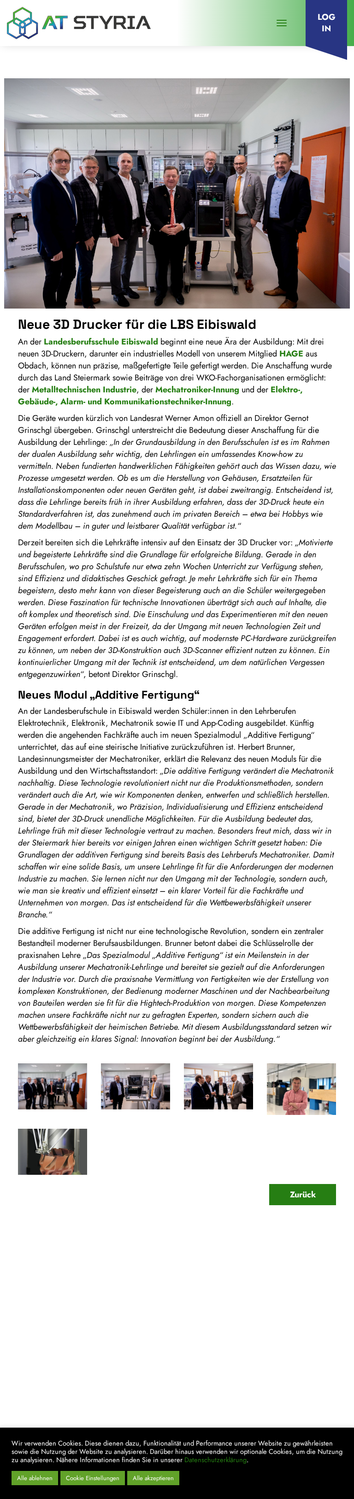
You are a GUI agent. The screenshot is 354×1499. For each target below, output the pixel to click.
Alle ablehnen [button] (35, 1478)
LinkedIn (249, 1423)
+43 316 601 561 (54, 1358)
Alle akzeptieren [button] (153, 1478)
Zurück (303, 1195)
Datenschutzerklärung (215, 1459)
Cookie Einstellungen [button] (92, 1478)
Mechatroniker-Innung (197, 390)
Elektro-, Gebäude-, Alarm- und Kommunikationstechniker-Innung (160, 396)
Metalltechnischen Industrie (84, 390)
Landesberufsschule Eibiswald (101, 342)
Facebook (287, 1423)
